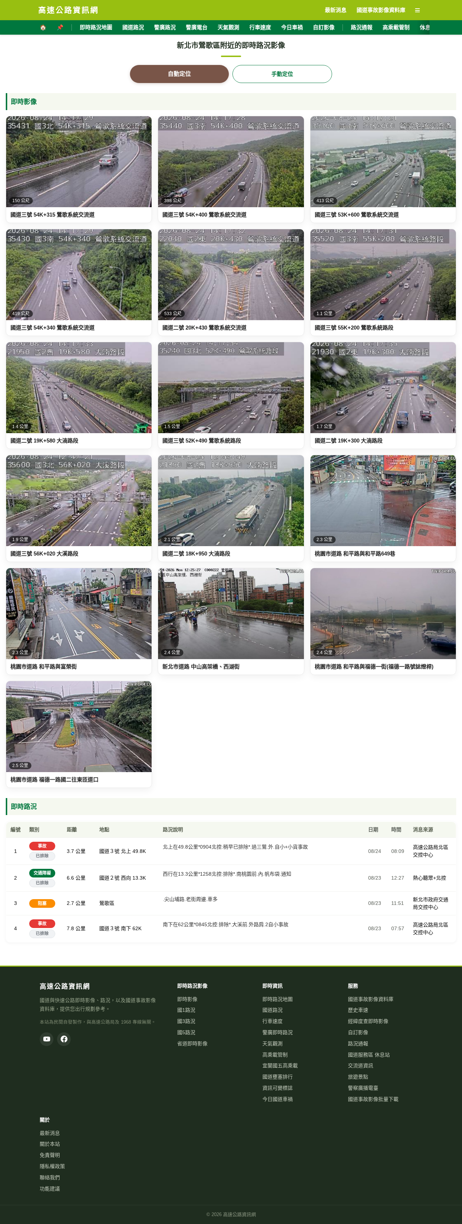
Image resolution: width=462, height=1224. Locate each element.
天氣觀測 (228, 27)
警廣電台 (197, 27)
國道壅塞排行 (277, 1077)
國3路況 (186, 1021)
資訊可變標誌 (277, 1088)
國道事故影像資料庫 (370, 999)
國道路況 (133, 27)
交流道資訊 (360, 1065)
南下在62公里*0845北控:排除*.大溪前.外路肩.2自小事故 (225, 924)
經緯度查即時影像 (368, 1021)
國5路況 (186, 1032)
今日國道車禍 (277, 1099)
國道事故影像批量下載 (373, 1099)
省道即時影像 (192, 1043)
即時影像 (187, 999)
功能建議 (50, 1189)
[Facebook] (64, 1039)
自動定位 (179, 74)
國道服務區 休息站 (369, 1055)
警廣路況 (165, 27)
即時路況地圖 (96, 27)
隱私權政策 (52, 1166)
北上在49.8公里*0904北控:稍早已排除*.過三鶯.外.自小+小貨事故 (235, 847)
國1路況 (186, 1010)
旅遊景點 (358, 1077)
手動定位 (282, 74)
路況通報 (361, 27)
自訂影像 (324, 27)
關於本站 (50, 1144)
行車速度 (260, 27)
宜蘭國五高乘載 (280, 1065)
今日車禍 (292, 27)
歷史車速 (358, 1010)
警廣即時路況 (277, 1032)
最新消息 (50, 1133)
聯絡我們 (50, 1177)
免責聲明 (50, 1155)
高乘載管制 (396, 27)
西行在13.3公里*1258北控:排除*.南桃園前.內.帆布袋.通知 (227, 874)
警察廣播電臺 (363, 1088)
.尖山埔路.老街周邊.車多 (190, 899)
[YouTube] (46, 1039)
